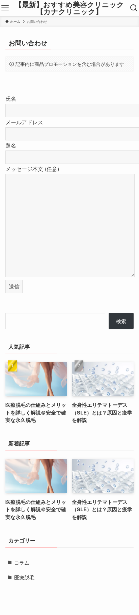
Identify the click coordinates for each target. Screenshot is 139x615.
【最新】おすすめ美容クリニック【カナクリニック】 (69, 8)
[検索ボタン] (134, 8)
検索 (121, 320)
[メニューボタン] (5, 8)
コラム (21, 562)
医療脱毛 (24, 577)
